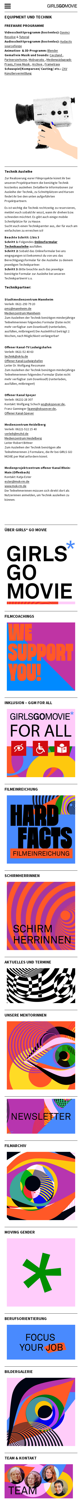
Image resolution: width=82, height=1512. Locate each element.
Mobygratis (37, 60)
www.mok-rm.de (15, 486)
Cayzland (56, 55)
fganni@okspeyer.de (41, 409)
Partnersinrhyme (16, 60)
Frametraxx (52, 64)
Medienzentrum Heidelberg (23, 438)
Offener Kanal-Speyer (19, 413)
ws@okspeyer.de (53, 404)
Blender (52, 50)
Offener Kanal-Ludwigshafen (24, 361)
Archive (37, 64)
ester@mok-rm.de (17, 481)
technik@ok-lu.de (16, 356)
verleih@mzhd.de (16, 434)
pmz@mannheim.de (18, 308)
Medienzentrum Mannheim (22, 313)
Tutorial (24, 37)
